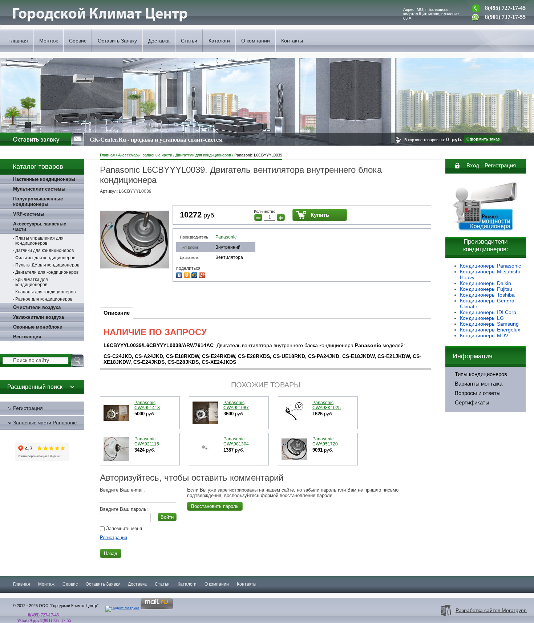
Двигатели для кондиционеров (203, 155)
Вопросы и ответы (478, 393)
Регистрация (113, 537)
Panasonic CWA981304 (236, 441)
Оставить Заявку (117, 41)
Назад (110, 553)
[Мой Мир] (195, 274)
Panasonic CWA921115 (146, 441)
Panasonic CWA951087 (236, 405)
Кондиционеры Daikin (485, 283)
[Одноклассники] (187, 274)
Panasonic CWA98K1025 (326, 405)
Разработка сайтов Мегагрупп (491, 610)
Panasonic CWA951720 (325, 441)
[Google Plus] (203, 274)
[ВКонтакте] (180, 274)
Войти (167, 517)
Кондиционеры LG (482, 318)
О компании (255, 41)
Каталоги (219, 41)
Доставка (159, 41)
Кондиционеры (478, 324)
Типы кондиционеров (481, 374)
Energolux (508, 330)
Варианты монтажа (478, 384)
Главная (18, 41)
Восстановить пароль (215, 506)
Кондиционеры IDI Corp (488, 312)
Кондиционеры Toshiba (487, 295)
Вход (472, 165)
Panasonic (225, 237)
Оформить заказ (482, 139)
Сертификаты (472, 403)
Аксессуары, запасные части (145, 155)
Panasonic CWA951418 (147, 405)
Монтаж (48, 41)
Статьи (189, 41)
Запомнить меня (123, 528)
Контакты (292, 41)
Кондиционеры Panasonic (490, 266)
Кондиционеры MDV (484, 335)
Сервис (77, 41)
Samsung (508, 324)
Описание (117, 313)
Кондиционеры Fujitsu (486, 289)
